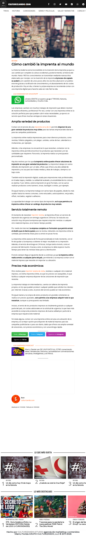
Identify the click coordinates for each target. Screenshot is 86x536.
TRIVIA (6, 11)
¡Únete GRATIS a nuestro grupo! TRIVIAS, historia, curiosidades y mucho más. (46, 100)
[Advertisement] (43, 430)
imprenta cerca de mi (43, 127)
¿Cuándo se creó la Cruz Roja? (52, 483)
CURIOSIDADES (29, 11)
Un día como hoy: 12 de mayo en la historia (18, 484)
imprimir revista (37, 215)
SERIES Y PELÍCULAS (46, 11)
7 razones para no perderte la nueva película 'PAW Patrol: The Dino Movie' (51, 524)
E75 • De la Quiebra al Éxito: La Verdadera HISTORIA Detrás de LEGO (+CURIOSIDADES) (18, 524)
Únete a (20, 334)
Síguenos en (56, 334)
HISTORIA (16, 11)
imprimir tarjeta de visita (35, 271)
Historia (14, 61)
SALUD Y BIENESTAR (66, 11)
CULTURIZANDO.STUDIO (30, 532)
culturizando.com (27, 400)
